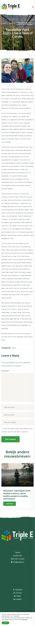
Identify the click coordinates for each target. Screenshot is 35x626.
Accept (5, 623)
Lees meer (9, 503)
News (17, 42)
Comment (5, 371)
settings (24, 619)
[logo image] (10, 7)
